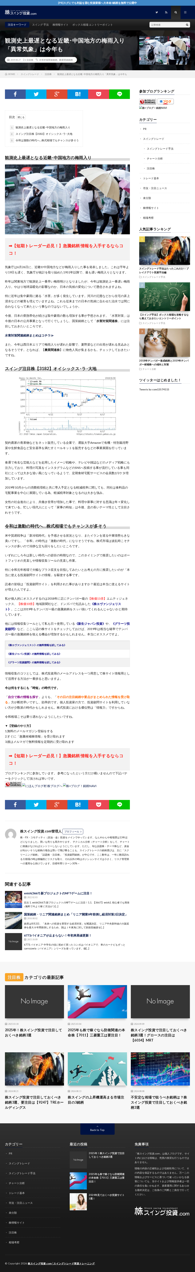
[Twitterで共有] (36, 94)
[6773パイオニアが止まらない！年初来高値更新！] (13, 941)
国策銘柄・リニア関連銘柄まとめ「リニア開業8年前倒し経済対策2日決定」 (76, 914)
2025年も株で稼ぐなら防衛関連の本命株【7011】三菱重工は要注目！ (96, 1032)
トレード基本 (151, 178)
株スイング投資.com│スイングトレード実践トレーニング (61, 1263)
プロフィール (71, 831)
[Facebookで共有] (15, 94)
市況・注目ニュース (155, 188)
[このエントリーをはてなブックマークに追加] (77, 94)
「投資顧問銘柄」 (72, 854)
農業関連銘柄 (66, 60)
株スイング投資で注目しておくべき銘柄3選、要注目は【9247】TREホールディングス (34, 1102)
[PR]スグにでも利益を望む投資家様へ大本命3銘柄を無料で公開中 (97, 2)
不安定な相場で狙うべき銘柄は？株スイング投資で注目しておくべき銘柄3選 (159, 1102)
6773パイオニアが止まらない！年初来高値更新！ (58, 935)
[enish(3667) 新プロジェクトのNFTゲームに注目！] (13, 899)
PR (144, 128)
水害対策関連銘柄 (48, 60)
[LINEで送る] (119, 94)
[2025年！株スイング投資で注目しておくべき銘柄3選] (78, 1160)
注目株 (29, 60)
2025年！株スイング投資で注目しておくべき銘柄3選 (33, 1032)
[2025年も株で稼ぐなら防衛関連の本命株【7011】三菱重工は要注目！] (78, 1180)
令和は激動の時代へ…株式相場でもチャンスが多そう (45, 140)
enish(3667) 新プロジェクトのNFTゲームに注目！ (58, 893)
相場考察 (148, 217)
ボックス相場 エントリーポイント (92, 24)
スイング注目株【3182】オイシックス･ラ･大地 (41, 133)
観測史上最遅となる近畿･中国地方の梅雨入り (40, 127)
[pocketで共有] (98, 94)
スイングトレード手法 (160, 148)
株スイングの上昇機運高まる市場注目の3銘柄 (96, 1099)
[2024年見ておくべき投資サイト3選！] (78, 1201)
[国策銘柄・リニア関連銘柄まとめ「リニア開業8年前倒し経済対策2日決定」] (13, 920)
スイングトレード (153, 138)
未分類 (147, 198)
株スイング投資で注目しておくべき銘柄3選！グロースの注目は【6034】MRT (159, 1035)
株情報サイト (61, 24)
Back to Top (97, 1129)
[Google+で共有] (56, 94)
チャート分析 (155, 158)
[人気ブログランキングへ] (13, 786)
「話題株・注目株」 (51, 854)
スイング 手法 (40, 24)
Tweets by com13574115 (154, 389)
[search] (187, 25)
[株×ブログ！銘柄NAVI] (80, 786)
